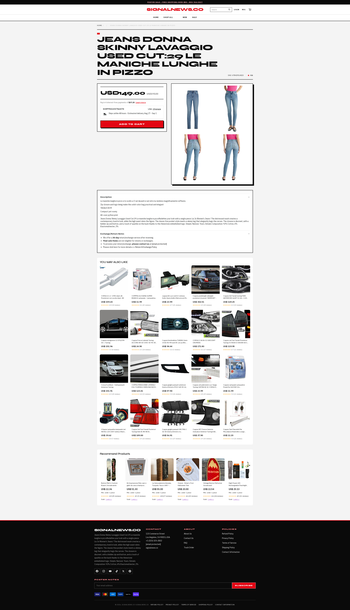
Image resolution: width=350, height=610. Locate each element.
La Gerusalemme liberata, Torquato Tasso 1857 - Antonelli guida (161, 484)
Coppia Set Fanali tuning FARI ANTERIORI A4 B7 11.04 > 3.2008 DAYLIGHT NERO (236, 297)
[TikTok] (116, 571)
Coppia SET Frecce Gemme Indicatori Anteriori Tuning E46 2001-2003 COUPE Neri (204, 430)
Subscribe (244, 585)
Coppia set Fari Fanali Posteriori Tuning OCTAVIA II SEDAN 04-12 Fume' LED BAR (235, 341)
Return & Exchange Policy (146, 247)
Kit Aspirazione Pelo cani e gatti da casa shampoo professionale (136, 484)
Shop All (168, 17)
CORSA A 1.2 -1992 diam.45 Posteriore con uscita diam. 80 (112, 297)
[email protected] (159, 244)
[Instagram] (103, 571)
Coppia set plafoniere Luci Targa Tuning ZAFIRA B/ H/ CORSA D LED (205, 386)
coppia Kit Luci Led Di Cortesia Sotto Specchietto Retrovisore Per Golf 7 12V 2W (174, 297)
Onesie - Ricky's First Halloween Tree (186, 484)
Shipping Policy (228, 547)
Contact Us (188, 538)
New (185, 17)
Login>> (109, 499)
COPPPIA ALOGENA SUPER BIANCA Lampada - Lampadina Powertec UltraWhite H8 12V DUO (144, 297)
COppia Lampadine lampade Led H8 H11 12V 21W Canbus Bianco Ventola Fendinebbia (113, 430)
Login (236, 10)
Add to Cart (132, 124)
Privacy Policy (228, 538)
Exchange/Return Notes (112, 233)
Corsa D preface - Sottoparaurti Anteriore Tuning (113, 386)
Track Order (189, 547)
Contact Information (231, 552)
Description (106, 197)
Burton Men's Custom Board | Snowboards (109, 484)
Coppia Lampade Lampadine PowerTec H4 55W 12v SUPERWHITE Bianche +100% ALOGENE (234, 386)
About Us (188, 533)
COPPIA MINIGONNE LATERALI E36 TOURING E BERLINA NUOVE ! (144, 386)
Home (156, 17)
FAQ (185, 543)
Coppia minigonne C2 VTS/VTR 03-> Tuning (112, 341)
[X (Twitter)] (123, 571)
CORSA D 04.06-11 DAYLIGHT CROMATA (204, 341)
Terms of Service (229, 543)
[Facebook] (97, 571)
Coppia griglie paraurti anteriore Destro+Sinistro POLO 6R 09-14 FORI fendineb (174, 386)
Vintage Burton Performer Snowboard (212, 484)
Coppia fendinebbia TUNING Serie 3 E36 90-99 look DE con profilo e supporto (174, 341)
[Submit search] (229, 9)
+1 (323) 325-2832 (154, 540)
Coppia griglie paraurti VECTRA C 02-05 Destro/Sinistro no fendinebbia (174, 430)
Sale (194, 17)
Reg (243, 10)
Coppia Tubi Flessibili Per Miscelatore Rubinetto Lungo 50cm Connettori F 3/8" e (234, 430)
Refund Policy (228, 533)
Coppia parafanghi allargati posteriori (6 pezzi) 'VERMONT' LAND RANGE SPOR (204, 297)
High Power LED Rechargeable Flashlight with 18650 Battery (238, 484)
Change (157, 109)
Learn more (141, 102)
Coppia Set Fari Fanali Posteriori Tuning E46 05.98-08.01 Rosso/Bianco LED (144, 430)
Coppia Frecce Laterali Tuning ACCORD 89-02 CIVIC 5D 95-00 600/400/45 (144, 341)
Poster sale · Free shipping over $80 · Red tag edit (175, 2)
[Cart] (250, 10)
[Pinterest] (130, 571)
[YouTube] (110, 571)
